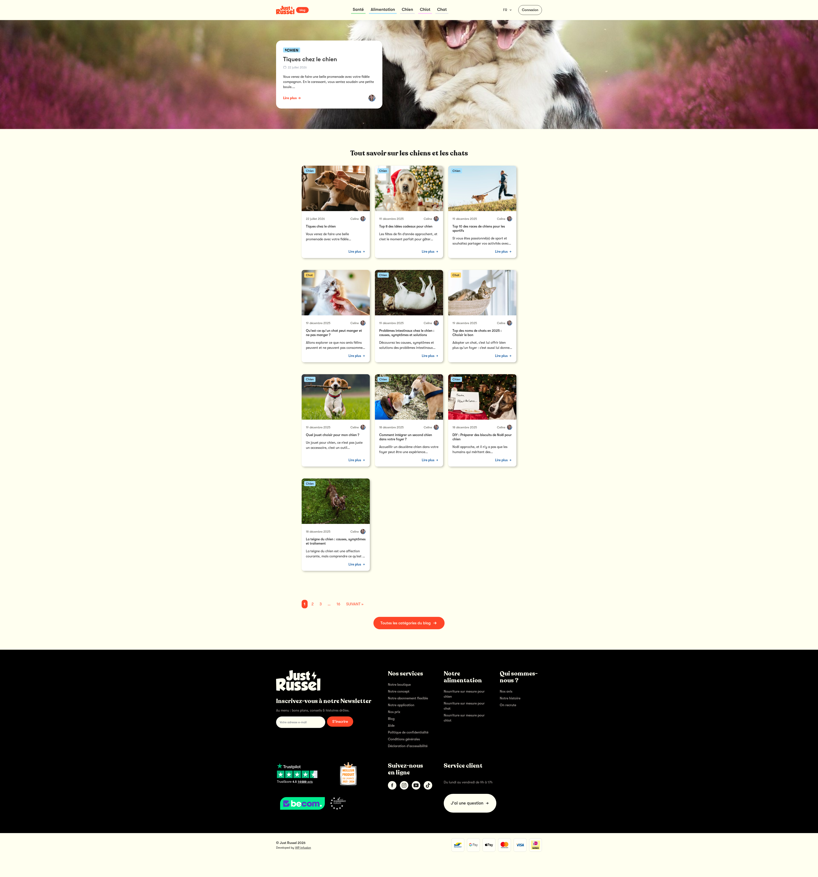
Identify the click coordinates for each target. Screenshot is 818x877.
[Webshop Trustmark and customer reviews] (325, 803)
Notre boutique (399, 685)
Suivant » (354, 604)
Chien (407, 9)
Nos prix (394, 712)
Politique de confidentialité (408, 732)
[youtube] (416, 785)
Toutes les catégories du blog (405, 623)
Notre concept (398, 691)
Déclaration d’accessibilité (408, 746)
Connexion (530, 10)
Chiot (425, 9)
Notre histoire (510, 698)
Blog (391, 719)
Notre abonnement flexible (408, 698)
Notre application (401, 705)
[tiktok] (428, 785)
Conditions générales (404, 739)
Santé (358, 9)
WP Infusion (303, 847)
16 (338, 604)
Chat (442, 9)
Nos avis (506, 691)
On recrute (508, 705)
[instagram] (404, 785)
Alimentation (383, 9)
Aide (391, 726)
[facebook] (392, 785)
